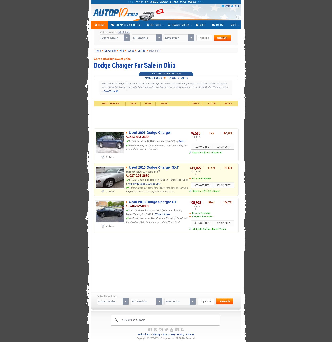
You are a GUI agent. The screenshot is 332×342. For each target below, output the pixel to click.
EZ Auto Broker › (163, 214)
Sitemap (157, 334)
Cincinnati (217, 152)
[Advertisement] (166, 117)
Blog (202, 24)
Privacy (180, 334)
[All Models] (147, 37)
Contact (190, 334)
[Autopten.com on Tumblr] (177, 329)
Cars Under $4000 (201, 152)
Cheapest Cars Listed (128, 24)
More (234, 24)
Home (101, 24)
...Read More (109, 91)
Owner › (182, 141)
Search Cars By (180, 24)
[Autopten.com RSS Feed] (182, 329)
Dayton (216, 191)
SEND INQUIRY (224, 146)
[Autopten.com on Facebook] (150, 329)
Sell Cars (155, 24)
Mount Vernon (219, 229)
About (166, 334)
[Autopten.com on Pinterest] (155, 329)
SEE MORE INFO (201, 146)
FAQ (173, 334)
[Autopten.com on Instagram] (161, 329)
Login (236, 5)
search (222, 38)
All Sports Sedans (201, 229)
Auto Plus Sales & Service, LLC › (145, 183)
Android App (144, 334)
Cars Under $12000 (201, 191)
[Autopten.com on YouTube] (171, 329)
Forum (220, 24)
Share (227, 5)
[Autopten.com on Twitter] (166, 329)
